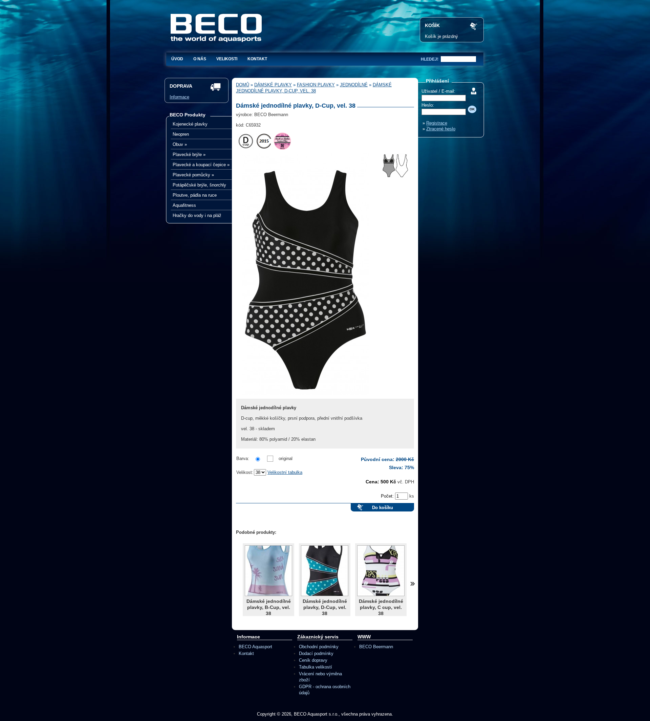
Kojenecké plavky (190, 124)
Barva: (242, 458)
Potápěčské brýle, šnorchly (199, 185)
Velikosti (226, 59)
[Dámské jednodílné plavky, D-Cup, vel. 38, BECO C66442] (324, 570)
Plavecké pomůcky (193, 174)
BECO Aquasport (255, 646)
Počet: (388, 496)
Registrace (436, 123)
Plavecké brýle (189, 154)
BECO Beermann (376, 646)
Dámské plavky (273, 84)
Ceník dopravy (313, 660)
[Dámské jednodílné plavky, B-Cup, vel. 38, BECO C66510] (268, 570)
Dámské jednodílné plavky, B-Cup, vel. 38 (268, 607)
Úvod (177, 59)
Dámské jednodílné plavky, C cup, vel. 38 (381, 607)
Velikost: (244, 472)
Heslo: (427, 105)
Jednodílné (354, 84)
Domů (242, 84)
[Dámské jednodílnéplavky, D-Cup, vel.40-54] (305, 397)
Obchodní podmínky (319, 646)
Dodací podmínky (316, 653)
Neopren (181, 134)
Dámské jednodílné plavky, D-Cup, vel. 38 (325, 607)
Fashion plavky (316, 84)
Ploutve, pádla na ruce (195, 195)
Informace (179, 97)
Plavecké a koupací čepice (201, 164)
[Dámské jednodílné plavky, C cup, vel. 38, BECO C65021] (381, 570)
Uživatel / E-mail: (438, 91)
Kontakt (257, 59)
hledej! (429, 59)
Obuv (180, 144)
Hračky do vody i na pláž (197, 215)
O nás (199, 59)
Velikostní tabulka (284, 472)
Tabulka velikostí (315, 667)
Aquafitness (184, 205)
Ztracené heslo (440, 128)
